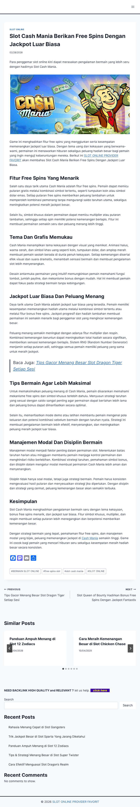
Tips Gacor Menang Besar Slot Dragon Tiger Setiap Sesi (34, 595)
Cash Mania (90, 538)
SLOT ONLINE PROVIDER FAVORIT (75, 801)
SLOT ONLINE (17, 29)
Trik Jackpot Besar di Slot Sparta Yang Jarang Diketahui (47, 736)
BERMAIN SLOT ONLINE (25, 571)
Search (9, 699)
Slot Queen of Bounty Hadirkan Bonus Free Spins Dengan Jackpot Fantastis (106, 595)
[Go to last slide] (9, 648)
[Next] (130, 648)
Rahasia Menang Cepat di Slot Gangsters (37, 727)
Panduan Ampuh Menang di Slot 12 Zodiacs (39, 746)
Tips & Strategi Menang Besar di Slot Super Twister (44, 755)
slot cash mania (74, 571)
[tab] (63, 669)
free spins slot (51, 571)
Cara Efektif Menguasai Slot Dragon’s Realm (39, 764)
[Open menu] (133, 6)
